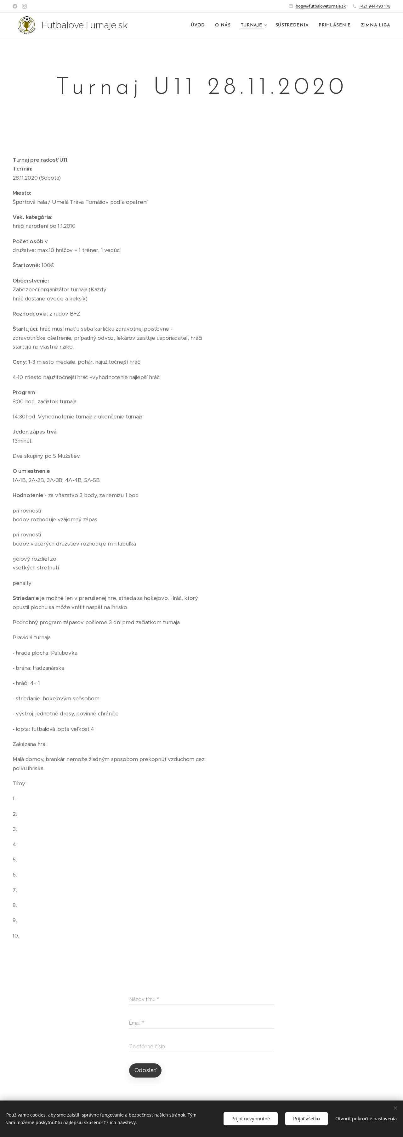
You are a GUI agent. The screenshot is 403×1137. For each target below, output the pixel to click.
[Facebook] (15, 6)
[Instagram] (24, 6)
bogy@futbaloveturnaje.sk (321, 6)
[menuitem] (199, 25)
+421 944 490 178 (374, 6)
